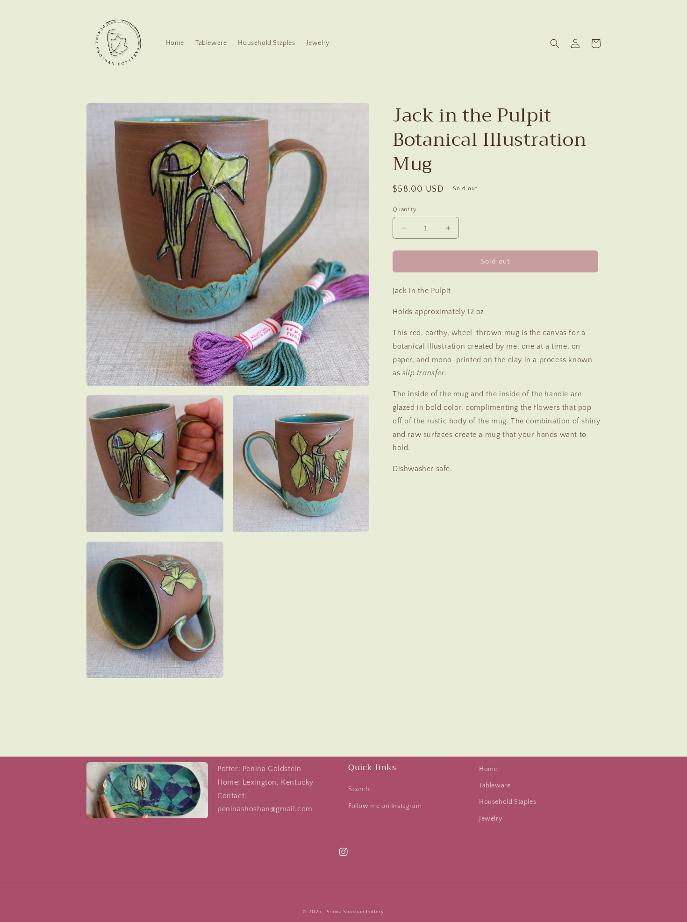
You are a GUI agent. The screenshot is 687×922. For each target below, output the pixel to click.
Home (488, 769)
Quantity (404, 209)
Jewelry (490, 818)
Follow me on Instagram (385, 806)
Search (359, 789)
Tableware (494, 785)
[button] (554, 43)
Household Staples (507, 802)
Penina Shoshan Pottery (354, 912)
